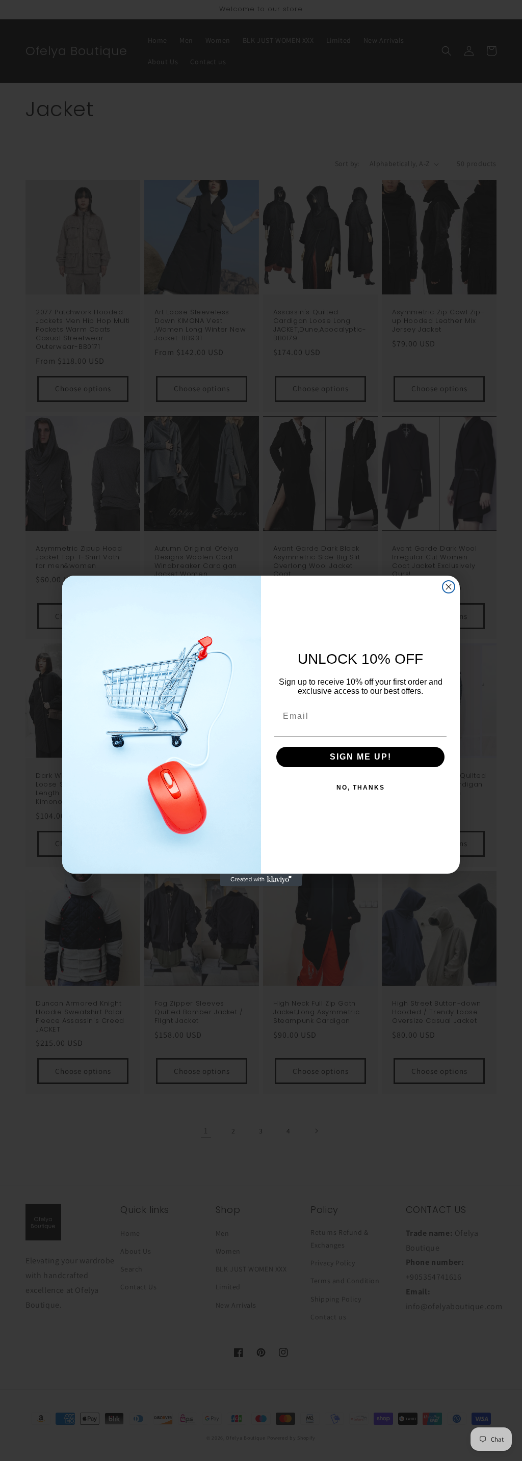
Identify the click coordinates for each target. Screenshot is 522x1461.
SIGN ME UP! (361, 756)
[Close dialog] (448, 587)
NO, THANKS (360, 787)
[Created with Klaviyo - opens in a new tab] (261, 880)
